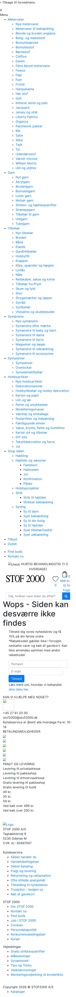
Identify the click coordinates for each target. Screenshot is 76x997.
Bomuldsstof (25, 47)
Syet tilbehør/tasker (37, 530)
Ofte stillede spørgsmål (28, 880)
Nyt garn (22, 177)
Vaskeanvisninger (23, 970)
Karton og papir (27, 395)
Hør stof (22, 94)
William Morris (26, 163)
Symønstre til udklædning (34, 349)
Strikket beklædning (38, 502)
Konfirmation (32, 479)
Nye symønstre (27, 321)
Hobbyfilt (22, 256)
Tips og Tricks (21, 965)
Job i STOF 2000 (23, 920)
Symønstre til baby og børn (36, 330)
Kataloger (18, 992)
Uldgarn (21, 219)
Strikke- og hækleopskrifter (36, 205)
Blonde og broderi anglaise (35, 33)
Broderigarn (24, 186)
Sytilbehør (23, 307)
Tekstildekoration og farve (35, 442)
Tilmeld (16, 679)
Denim (20, 61)
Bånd (19, 242)
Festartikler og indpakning (35, 418)
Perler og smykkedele (32, 405)
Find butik (15, 552)
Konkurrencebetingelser (28, 934)
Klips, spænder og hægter (35, 265)
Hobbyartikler (18, 377)
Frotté (20, 84)
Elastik (20, 247)
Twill (19, 145)
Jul (18, 446)
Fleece (20, 70)
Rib (18, 131)
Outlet (12, 544)
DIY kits (21, 437)
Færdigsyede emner (30, 423)
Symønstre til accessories (34, 353)
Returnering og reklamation (31, 875)
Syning (21, 507)
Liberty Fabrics (27, 117)
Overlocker (24, 367)
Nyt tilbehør (24, 233)
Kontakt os (16, 556)
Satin (19, 135)
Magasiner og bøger (30, 344)
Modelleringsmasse (30, 409)
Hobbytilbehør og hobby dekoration (42, 391)
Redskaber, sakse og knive (35, 279)
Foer (19, 80)
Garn (11, 172)
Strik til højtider (34, 497)
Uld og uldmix (26, 168)
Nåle (19, 275)
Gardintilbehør (26, 251)
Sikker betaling (22, 866)
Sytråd (20, 302)
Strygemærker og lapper (34, 298)
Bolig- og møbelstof (30, 38)
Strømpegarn (25, 210)
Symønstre (16, 316)
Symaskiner (16, 358)
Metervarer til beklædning (35, 29)
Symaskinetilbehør (29, 372)
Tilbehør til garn (27, 214)
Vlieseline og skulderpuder (35, 312)
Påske (27, 483)
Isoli (18, 98)
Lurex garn (23, 196)
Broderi (21, 237)
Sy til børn (31, 511)
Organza (22, 121)
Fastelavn (30, 465)
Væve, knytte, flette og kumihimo (40, 428)
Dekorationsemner (29, 386)
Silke (19, 140)
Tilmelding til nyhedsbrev (29, 885)
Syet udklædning (35, 535)
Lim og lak (23, 400)
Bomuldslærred (27, 42)
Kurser (15, 939)
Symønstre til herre (30, 340)
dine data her (18, 689)
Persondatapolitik (24, 930)
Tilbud (12, 539)
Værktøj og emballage (32, 414)
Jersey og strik (27, 112)
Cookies (17, 925)
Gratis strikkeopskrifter (28, 951)
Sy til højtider (33, 525)
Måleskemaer (20, 956)
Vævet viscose (26, 159)
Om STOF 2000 (22, 906)
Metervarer (16, 19)
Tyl (18, 149)
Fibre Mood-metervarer (33, 66)
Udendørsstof (26, 154)
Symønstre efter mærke (33, 326)
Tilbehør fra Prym (28, 284)
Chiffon (21, 56)
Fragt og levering (23, 871)
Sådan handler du (23, 857)
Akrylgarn (23, 182)
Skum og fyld (25, 288)
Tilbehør (14, 228)
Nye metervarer (27, 24)
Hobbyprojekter (27, 488)
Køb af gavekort (23, 894)
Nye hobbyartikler (29, 381)
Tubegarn (22, 224)
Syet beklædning (35, 516)
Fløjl (19, 75)
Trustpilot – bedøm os (27, 889)
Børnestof (23, 52)
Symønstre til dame (30, 335)
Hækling (22, 456)
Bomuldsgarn (25, 191)
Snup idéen (16, 451)
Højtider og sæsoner (31, 460)
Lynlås (20, 270)
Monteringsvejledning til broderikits (37, 974)
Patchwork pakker (29, 126)
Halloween (31, 470)
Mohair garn (24, 200)
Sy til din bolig (34, 521)
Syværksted (19, 961)
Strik (19, 493)
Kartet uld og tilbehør (31, 432)
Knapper (22, 261)
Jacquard (22, 107)
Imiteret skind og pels (32, 103)
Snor (19, 293)
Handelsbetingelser (25, 862)
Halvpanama (25, 89)
